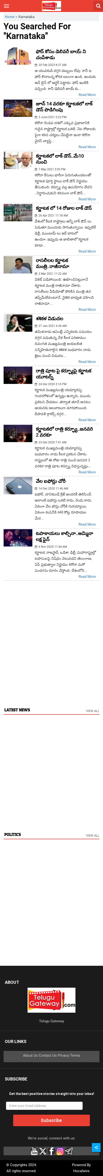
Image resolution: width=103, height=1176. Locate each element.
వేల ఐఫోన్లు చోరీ (51, 481)
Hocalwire (81, 1171)
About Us (30, 1055)
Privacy (63, 1055)
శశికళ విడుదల (49, 318)
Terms (75, 1055)
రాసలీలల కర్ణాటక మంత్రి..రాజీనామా (52, 263)
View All (92, 711)
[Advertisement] (51, 649)
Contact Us (48, 1055)
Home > (11, 17)
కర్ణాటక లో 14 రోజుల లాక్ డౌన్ (64, 208)
